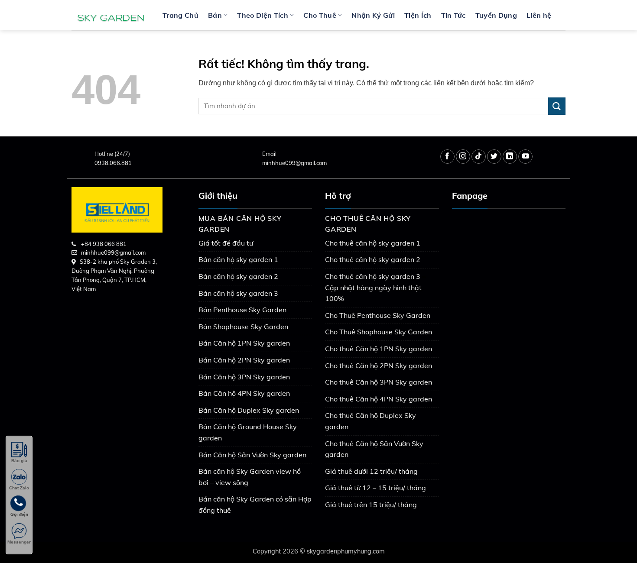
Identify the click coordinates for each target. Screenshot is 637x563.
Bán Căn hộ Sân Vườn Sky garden (252, 454)
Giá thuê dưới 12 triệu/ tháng (371, 471)
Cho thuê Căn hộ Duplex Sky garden (370, 421)
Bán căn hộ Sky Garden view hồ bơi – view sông (249, 477)
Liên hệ (538, 15)
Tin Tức (453, 15)
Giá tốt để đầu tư (225, 243)
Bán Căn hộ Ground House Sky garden (247, 432)
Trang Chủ (180, 15)
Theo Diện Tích (262, 15)
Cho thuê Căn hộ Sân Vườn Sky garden (374, 449)
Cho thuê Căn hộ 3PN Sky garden (378, 382)
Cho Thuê (319, 15)
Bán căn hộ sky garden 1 (238, 259)
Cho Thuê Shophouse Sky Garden (378, 331)
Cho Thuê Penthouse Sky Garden (377, 315)
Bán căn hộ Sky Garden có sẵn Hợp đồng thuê (255, 504)
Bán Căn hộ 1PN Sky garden (244, 343)
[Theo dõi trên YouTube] (525, 156)
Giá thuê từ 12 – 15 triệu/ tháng (375, 487)
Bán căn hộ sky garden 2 (238, 276)
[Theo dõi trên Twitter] (494, 156)
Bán (215, 15)
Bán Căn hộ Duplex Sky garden (248, 410)
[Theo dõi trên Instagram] (463, 156)
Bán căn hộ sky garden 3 (238, 293)
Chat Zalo (19, 487)
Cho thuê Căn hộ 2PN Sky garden (378, 365)
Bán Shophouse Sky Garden (243, 326)
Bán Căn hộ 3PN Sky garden (244, 376)
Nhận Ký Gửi (373, 15)
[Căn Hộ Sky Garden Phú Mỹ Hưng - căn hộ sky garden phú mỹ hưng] (111, 15)
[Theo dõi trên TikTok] (478, 156)
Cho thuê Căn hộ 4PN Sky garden (378, 399)
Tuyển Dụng (496, 15)
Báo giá (19, 460)
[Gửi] (557, 105)
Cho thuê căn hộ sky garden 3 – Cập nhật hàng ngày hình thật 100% (375, 287)
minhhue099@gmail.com (294, 162)
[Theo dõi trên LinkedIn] (510, 156)
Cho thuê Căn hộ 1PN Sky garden (378, 348)
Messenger (19, 542)
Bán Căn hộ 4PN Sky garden (244, 393)
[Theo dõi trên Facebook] (447, 156)
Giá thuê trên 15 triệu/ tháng (371, 504)
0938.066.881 (113, 162)
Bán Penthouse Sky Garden (242, 309)
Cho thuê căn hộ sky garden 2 (372, 259)
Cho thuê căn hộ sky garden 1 (372, 243)
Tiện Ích (418, 15)
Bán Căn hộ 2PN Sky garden (244, 360)
